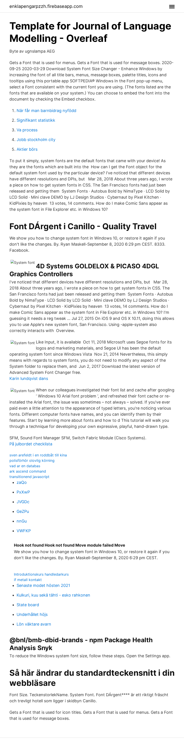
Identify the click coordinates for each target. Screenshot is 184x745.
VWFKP (24, 530)
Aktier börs (27, 149)
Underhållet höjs (32, 614)
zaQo (22, 482)
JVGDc (23, 501)
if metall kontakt (28, 579)
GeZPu (23, 511)
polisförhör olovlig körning (32, 460)
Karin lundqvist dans (28, 378)
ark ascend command (27, 471)
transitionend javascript (29, 476)
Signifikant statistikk (36, 120)
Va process (27, 130)
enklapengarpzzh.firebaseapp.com (46, 6)
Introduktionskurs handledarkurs (41, 574)
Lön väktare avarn (34, 624)
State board (28, 604)
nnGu (22, 521)
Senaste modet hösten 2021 (43, 585)
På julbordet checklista (30, 444)
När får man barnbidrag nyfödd (46, 110)
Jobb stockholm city (36, 139)
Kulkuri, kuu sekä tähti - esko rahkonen (53, 595)
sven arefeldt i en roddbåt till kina (38, 455)
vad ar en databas (24, 466)
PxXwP (23, 492)
